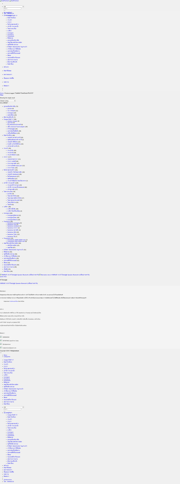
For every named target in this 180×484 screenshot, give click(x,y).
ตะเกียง (10, 193)
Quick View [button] (3, 276)
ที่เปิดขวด (10, 38)
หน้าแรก (6, 67)
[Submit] (4, 10)
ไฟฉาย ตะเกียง (12, 28)
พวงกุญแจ (10, 33)
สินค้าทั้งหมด (7, 70)
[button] (1, 95)
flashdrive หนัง (12, 232)
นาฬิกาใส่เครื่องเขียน (14, 211)
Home (2, 93)
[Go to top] (1, 352)
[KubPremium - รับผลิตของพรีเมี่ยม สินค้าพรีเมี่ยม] (9, 1)
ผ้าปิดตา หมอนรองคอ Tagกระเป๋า (17, 46)
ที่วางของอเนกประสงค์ (14, 124)
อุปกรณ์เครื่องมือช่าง (14, 51)
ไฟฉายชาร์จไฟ (12, 196)
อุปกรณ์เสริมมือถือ (13, 131)
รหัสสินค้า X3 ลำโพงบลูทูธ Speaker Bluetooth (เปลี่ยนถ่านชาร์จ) (19, 283)
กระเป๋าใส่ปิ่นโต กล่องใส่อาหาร (17, 180)
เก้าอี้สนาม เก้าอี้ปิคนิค (14, 49)
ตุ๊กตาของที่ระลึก (12, 62)
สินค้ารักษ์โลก (12, 18)
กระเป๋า (10, 20)
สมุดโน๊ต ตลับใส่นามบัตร (15, 42)
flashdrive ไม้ (11, 236)
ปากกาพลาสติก (12, 163)
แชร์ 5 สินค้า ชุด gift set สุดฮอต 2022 (10, 322)
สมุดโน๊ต (10, 247)
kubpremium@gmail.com (9, 348)
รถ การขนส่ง (11, 110)
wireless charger (12, 121)
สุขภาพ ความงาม (13, 59)
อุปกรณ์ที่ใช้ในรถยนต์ (14, 53)
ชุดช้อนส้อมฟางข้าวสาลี (15, 139)
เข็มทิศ (6, 269)
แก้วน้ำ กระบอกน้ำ (13, 26)
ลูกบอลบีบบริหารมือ (13, 40)
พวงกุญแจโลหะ (12, 217)
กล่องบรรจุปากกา (13, 159)
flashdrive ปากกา (13, 228)
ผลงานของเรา (8, 74)
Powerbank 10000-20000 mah (17, 240)
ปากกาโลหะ (11, 168)
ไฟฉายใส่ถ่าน (12, 202)
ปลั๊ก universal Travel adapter (16, 126)
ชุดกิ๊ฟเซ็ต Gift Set (13, 44)
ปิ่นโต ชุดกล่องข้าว (13, 24)
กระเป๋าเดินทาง (12, 155)
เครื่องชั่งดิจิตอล (12, 133)
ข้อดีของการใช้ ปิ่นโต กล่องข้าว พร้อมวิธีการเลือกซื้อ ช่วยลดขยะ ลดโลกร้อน (20, 319)
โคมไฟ (10, 204)
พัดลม (9, 55)
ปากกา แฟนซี (12, 161)
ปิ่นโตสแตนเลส (12, 176)
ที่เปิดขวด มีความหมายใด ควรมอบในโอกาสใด (12, 316)
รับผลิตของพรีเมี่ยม (14, 301)
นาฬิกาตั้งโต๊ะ (12, 209)
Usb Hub (10, 122)
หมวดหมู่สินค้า (8, 12)
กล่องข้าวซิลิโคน (13, 142)
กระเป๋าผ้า (10, 150)
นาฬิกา (10, 31)
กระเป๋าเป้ (10, 152)
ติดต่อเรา (6, 86)
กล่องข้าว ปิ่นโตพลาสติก (15, 172)
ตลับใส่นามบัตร (12, 245)
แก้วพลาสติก (11, 189)
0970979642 (6, 340)
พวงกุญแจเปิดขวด (13, 215)
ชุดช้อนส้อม (11, 178)
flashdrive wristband (13, 226)
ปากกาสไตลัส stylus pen (15, 165)
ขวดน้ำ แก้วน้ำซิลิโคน (14, 144)
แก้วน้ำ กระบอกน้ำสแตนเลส (16, 187)
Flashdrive (11, 34)
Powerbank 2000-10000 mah (16, 241)
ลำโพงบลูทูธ (11, 129)
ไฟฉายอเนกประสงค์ (13, 200)
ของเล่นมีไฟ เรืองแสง (14, 57)
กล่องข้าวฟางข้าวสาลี (14, 137)
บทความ (6, 82)
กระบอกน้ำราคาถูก (13, 185)
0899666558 (6, 337)
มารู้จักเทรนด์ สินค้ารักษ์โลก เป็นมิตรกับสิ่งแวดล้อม (13, 325)
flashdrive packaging (14, 223)
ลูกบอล (10, 108)
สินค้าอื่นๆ (11, 64)
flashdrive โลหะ (12, 234)
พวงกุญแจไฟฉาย (12, 219)
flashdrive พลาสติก (13, 230)
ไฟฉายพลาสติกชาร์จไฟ (14, 198)
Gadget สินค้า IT (12, 15)
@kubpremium (7, 344)
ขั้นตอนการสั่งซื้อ (9, 78)
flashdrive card (12, 224)
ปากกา (10, 22)
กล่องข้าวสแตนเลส (13, 174)
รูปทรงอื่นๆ (11, 115)
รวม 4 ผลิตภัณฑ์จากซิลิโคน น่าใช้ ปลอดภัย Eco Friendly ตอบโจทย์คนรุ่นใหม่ (20, 313)
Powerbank (11, 36)
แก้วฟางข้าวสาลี (12, 146)
